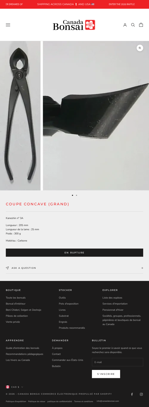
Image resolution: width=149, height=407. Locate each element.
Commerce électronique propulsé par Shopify (76, 394)
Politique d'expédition (16, 401)
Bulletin (56, 366)
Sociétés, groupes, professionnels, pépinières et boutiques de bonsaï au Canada (121, 320)
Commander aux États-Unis (67, 360)
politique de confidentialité (59, 401)
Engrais (63, 322)
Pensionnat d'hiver (112, 310)
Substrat (64, 316)
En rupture (74, 252)
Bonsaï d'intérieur (15, 303)
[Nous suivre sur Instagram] (141, 394)
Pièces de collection (17, 316)
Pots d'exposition (68, 303)
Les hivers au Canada (18, 360)
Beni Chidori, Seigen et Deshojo (23, 310)
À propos (57, 348)
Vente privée (13, 322)
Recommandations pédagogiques (24, 354)
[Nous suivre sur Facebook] (132, 394)
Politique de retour (36, 401)
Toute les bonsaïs (16, 297)
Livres (62, 310)
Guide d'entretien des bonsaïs (22, 348)
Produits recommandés (72, 328)
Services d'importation (115, 303)
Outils (62, 297)
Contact (56, 354)
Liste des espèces (112, 297)
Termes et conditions (83, 401)
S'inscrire (106, 373)
